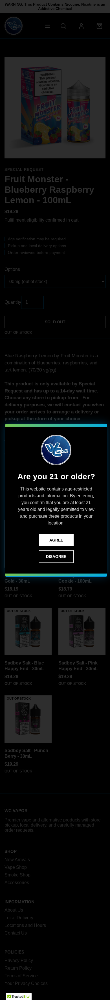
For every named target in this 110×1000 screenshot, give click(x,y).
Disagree (56, 556)
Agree (56, 540)
